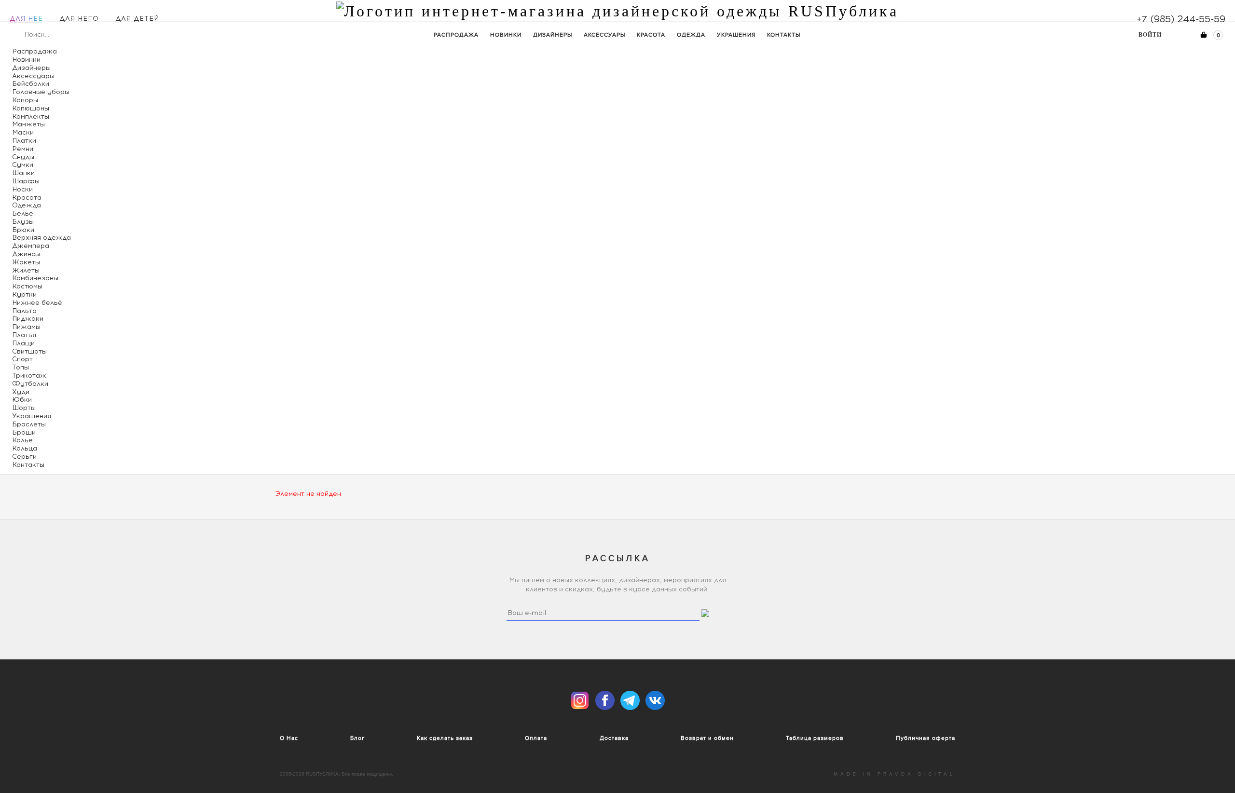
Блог (357, 738)
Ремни (22, 149)
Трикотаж (29, 375)
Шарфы (26, 181)
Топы (20, 367)
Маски (23, 132)
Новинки (505, 34)
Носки (22, 189)
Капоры (25, 100)
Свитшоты (29, 351)
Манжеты (28, 124)
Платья (24, 335)
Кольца (24, 448)
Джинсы (26, 254)
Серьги (24, 456)
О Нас (289, 738)
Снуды (23, 157)
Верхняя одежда (41, 237)
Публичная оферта (925, 738)
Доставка (614, 738)
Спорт (22, 359)
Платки (24, 141)
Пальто (24, 311)
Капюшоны (30, 108)
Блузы (23, 222)
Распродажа (456, 34)
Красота (651, 34)
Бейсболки (30, 84)
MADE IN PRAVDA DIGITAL (894, 774)
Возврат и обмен (707, 738)
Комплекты (30, 116)
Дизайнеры (552, 34)
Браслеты (29, 424)
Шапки (23, 173)
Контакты (783, 34)
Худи (20, 392)
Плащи (23, 343)
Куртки (24, 294)
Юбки (22, 400)
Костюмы (27, 286)
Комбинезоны (35, 278)
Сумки (22, 165)
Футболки (30, 384)
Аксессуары (604, 34)
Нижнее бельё (37, 303)
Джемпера (30, 246)
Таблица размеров (815, 738)
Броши (24, 432)
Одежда (691, 34)
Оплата (536, 738)
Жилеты (26, 270)
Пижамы (26, 327)
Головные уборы (40, 92)
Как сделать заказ (445, 738)
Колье (22, 440)
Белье (22, 213)
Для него (79, 18)
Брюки (23, 230)
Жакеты (26, 262)
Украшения (736, 34)
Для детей (137, 18)
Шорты (24, 408)
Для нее (26, 18)
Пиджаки (27, 318)
